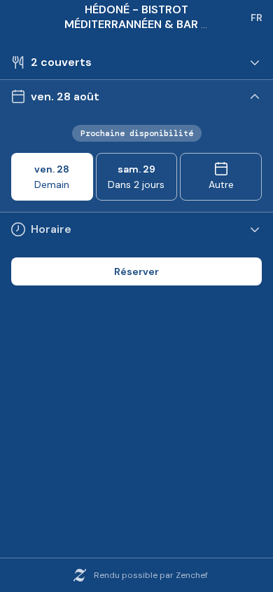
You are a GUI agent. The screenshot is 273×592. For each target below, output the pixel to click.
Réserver (136, 271)
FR (256, 17)
